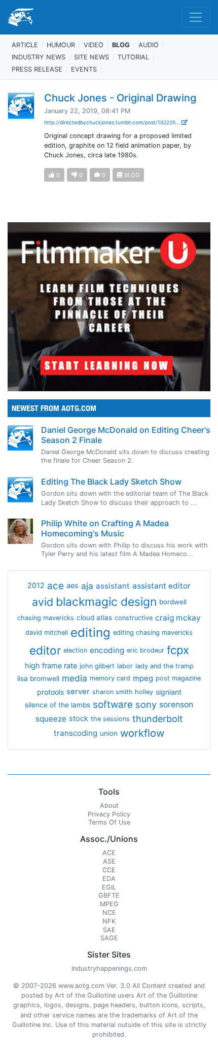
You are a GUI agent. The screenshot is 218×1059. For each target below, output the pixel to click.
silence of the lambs (57, 705)
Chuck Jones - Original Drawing (120, 98)
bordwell (173, 602)
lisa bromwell (38, 678)
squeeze (50, 719)
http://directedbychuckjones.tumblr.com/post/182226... (112, 122)
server (78, 691)
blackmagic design (106, 602)
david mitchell (46, 632)
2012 (36, 585)
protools (50, 692)
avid (42, 601)
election (75, 650)
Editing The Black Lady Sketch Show (111, 481)
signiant (168, 692)
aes (72, 585)
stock (78, 718)
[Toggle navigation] (195, 17)
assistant (113, 586)
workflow (142, 733)
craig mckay (178, 618)
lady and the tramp (164, 666)
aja (87, 585)
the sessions (110, 719)
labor (125, 666)
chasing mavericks (45, 618)
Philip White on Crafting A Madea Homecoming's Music (105, 528)
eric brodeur (145, 650)
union (109, 733)
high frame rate (51, 665)
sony (146, 704)
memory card (110, 678)
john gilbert (97, 666)
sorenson (176, 704)
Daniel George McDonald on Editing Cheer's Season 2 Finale (125, 435)
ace (55, 586)
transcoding (75, 733)
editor (45, 650)
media (74, 678)
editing (90, 632)
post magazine (178, 678)
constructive (134, 618)
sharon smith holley (122, 692)
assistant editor (161, 586)
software (113, 704)
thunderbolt (157, 718)
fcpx (178, 650)
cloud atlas (94, 617)
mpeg (143, 678)
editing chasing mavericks (153, 632)
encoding (107, 650)
